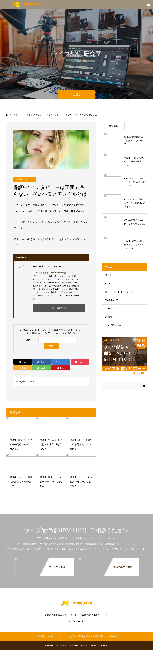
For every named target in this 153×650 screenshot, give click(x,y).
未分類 (108, 275)
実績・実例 (77, 636)
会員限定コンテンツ (24, 179)
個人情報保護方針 (94, 636)
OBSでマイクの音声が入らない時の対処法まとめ (134, 203)
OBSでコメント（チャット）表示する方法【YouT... (134, 182)
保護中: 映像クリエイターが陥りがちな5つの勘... (51, 481)
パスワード (30, 340)
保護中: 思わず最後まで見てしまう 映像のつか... (51, 444)
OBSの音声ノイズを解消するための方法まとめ (134, 224)
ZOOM (108, 317)
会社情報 (40, 636)
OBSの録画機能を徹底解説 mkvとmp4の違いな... (133, 140)
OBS (107, 283)
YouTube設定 (111, 300)
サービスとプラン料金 (58, 636)
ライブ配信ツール (113, 325)
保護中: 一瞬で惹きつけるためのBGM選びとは (134, 161)
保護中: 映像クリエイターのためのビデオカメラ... (21, 444)
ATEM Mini (110, 308)
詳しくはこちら (59, 308)
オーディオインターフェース (119, 292)
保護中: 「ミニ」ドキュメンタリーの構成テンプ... (81, 481)
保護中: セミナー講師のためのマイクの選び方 (21, 481)
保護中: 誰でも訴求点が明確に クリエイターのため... (134, 244)
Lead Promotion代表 (58, 273)
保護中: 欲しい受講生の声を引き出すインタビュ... (81, 444)
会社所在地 (112, 636)
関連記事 (113, 126)
